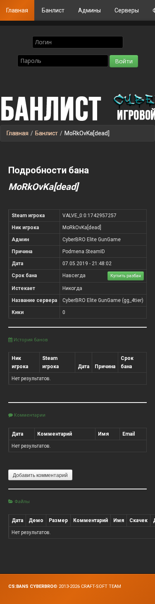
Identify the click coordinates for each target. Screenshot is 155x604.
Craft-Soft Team (101, 586)
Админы (89, 10)
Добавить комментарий (40, 474)
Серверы (126, 10)
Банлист (53, 10)
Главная (17, 10)
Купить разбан (125, 275)
